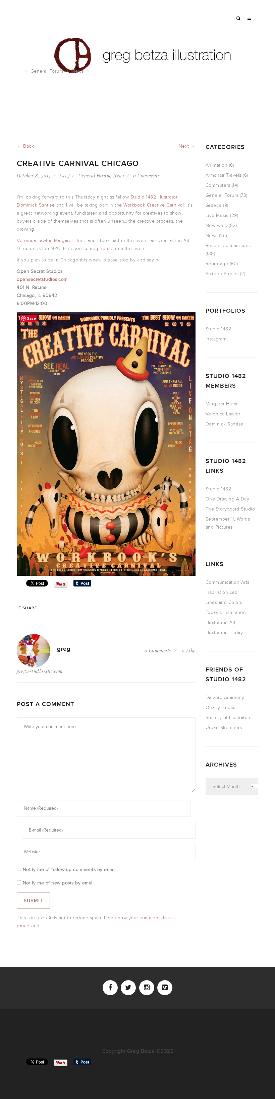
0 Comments (146, 175)
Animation (217, 165)
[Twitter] (128, 987)
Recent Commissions (228, 245)
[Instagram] (146, 987)
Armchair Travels (223, 175)
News (78, 71)
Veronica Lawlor (34, 240)
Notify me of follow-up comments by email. (70, 869)
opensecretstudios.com (42, 279)
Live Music (217, 215)
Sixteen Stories (222, 274)
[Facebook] (110, 987)
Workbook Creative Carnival (153, 205)
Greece (214, 205)
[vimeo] (164, 987)
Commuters (218, 185)
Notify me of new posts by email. (59, 883)
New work (216, 225)
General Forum (47, 71)
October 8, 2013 (34, 175)
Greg (65, 175)
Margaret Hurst (70, 240)
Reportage (217, 263)
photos (104, 248)
